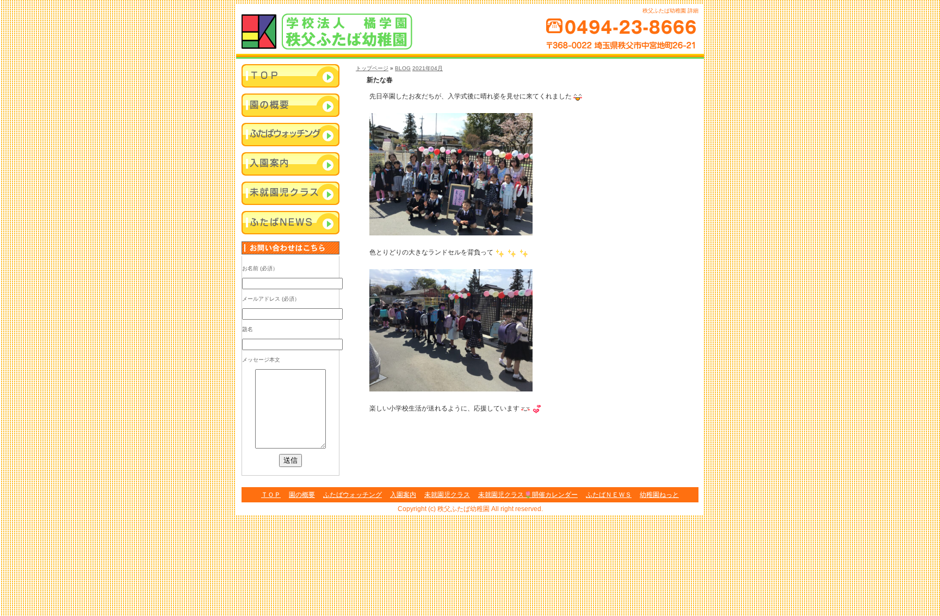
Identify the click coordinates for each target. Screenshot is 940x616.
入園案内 (290, 164)
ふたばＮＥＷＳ (609, 495)
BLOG (403, 68)
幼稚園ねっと (659, 495)
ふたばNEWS (290, 223)
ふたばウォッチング (290, 135)
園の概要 (302, 495)
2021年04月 (427, 68)
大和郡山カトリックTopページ (290, 76)
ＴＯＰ (271, 495)
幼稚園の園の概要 (290, 106)
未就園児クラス (290, 194)
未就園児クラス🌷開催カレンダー (528, 495)
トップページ (372, 68)
